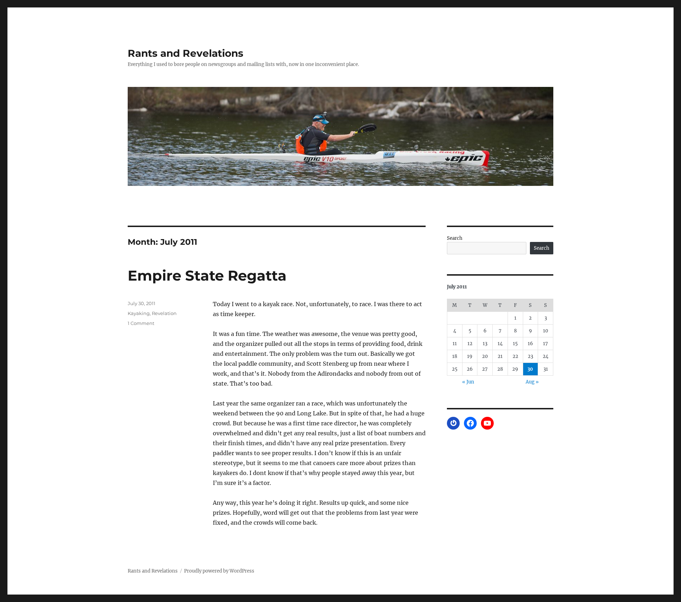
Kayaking (139, 313)
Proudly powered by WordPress (219, 571)
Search (455, 238)
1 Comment (141, 323)
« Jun (468, 382)
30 (530, 369)
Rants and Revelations (185, 53)
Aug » (532, 382)
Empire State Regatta (207, 275)
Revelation (164, 313)
